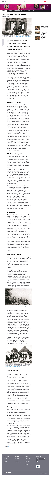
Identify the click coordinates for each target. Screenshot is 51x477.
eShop (5, 462)
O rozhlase (34, 1)
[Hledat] (47, 2)
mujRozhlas (25, 1)
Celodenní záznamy (18, 10)
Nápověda (27, 459)
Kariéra (27, 462)
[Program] (25, 7)
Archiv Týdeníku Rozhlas (29, 10)
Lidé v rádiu (28, 461)
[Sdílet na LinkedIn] (3, 45)
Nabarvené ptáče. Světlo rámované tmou (45, 27)
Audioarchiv (17, 459)
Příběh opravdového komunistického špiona (44, 33)
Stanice (30, 1)
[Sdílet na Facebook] (3, 40)
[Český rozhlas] (6, 2)
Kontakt (27, 464)
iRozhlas (16, 1)
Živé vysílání (17, 458)
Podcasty (16, 461)
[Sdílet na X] (3, 42)
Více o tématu (38, 25)
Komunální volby (7, 459)
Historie (3, 10)
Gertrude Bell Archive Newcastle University (23, 36)
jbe (8, 446)
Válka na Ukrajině (7, 458)
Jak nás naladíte (28, 458)
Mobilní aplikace (18, 462)
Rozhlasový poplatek (29, 465)
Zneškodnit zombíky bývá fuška (44, 37)
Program (20, 1)
